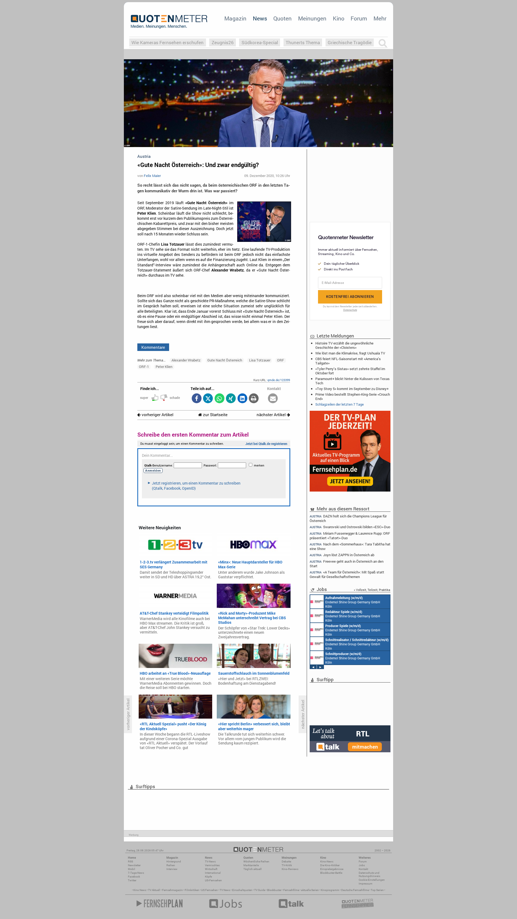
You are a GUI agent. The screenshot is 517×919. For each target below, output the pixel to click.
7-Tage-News (136, 873)
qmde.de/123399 (278, 380)
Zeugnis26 (223, 42)
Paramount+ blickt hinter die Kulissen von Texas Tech (352, 380)
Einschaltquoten (242, 890)
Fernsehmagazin (172, 890)
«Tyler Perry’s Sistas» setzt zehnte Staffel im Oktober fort (350, 370)
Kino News (139, 890)
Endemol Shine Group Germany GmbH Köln (352, 602)
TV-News (210, 861)
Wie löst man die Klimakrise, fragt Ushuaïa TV (350, 353)
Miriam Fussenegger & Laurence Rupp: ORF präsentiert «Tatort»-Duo (350, 535)
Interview (171, 869)
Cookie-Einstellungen (372, 880)
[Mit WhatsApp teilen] (219, 399)
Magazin (235, 18)
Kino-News (326, 861)
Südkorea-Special (260, 42)
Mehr (379, 18)
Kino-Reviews (290, 869)
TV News (225, 890)
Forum (359, 18)
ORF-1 (144, 366)
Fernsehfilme (291, 890)
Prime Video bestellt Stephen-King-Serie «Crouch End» (352, 396)
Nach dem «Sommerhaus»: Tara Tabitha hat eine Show (350, 546)
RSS (130, 861)
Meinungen (312, 18)
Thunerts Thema (303, 42)
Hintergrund (173, 861)
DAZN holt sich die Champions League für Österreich (348, 518)
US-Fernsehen (213, 880)
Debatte (286, 861)
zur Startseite (215, 414)
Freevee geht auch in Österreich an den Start (346, 563)
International (213, 873)
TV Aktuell (154, 890)
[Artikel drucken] (254, 399)
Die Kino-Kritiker (330, 865)
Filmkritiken (192, 890)
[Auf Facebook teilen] (196, 399)
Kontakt (363, 869)
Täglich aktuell (252, 869)
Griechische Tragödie (350, 42)
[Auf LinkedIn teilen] (242, 399)
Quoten (282, 18)
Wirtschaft (211, 869)
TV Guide (259, 890)
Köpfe (208, 876)
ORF (280, 360)
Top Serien (377, 890)
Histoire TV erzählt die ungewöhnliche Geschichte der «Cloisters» (344, 345)
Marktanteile (251, 865)
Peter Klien (164, 366)
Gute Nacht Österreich (224, 360)
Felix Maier (152, 175)
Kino (338, 18)
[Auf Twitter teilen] (208, 399)
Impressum (365, 883)
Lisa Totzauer (259, 360)
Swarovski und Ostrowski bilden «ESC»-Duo (350, 527)
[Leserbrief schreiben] (273, 399)
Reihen (170, 865)
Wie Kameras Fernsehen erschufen (167, 42)
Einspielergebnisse (331, 869)
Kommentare (153, 347)
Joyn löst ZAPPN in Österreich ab (342, 555)
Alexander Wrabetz (186, 360)
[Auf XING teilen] (231, 399)
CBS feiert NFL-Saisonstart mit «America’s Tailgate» (348, 360)
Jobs (362, 865)
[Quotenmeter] (169, 21)
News (260, 18)
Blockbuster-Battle (331, 873)
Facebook (134, 876)
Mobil (131, 869)
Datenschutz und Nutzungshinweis (369, 874)
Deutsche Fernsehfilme (355, 890)
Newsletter (134, 865)
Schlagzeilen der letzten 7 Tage (339, 404)
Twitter (132, 880)
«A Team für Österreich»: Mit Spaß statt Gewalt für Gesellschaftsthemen (347, 574)
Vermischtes (212, 865)
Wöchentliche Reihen (256, 861)
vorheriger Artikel (157, 414)
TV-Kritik (287, 865)
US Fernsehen (209, 890)
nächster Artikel (272, 414)
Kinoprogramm (330, 890)
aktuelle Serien (310, 890)
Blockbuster (274, 890)
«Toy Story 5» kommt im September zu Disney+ (352, 388)
